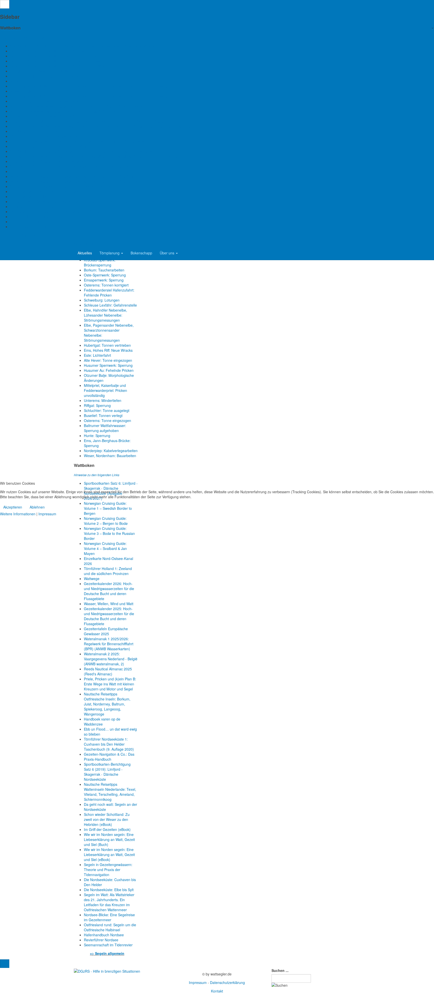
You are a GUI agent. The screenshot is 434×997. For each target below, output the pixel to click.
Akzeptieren (12, 507)
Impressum (47, 513)
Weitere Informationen (17, 513)
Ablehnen (37, 507)
